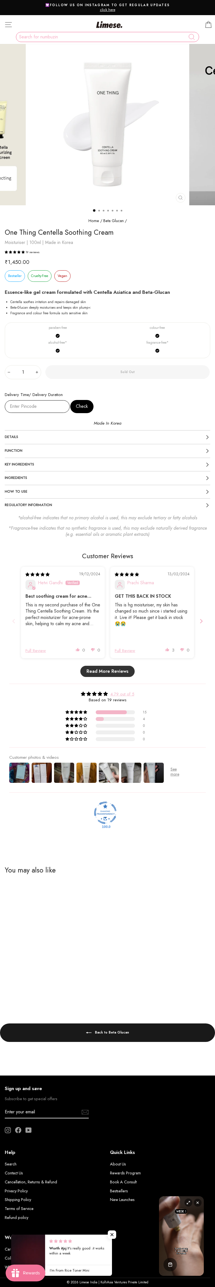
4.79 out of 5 (122, 694)
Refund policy (16, 1217)
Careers (11, 1249)
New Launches (122, 1199)
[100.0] (105, 813)
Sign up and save (23, 1088)
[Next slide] (201, 621)
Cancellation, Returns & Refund (31, 1182)
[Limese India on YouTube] (28, 1130)
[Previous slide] (13, 621)
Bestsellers (119, 1191)
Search (11, 1164)
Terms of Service (19, 1208)
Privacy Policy (16, 1191)
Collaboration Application (27, 1258)
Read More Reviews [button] (107, 671)
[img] (37, 574)
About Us (118, 1164)
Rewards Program (125, 1173)
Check (82, 406)
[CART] (208, 24)
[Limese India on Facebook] (18, 1130)
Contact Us (14, 1173)
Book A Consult (123, 1182)
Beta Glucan (113, 221)
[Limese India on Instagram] (8, 1130)
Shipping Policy (18, 1199)
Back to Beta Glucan (111, 1032)
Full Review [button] (35, 651)
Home (93, 221)
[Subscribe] (85, 1112)
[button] (15, 252)
